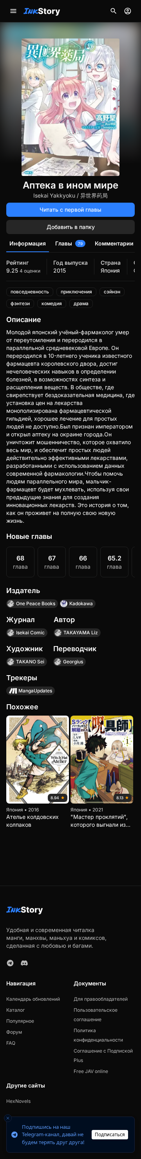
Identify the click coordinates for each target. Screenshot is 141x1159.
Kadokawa (81, 603)
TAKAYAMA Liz (80, 632)
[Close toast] (8, 1118)
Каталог (15, 1010)
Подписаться (110, 1134)
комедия (52, 303)
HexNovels (18, 1101)
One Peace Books (35, 603)
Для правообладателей (101, 999)
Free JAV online (91, 1071)
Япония (110, 270)
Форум (14, 1032)
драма (81, 303)
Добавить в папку (71, 226)
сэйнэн (112, 292)
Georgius (73, 662)
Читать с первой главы (70, 209)
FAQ (10, 1043)
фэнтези (20, 303)
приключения (76, 292)
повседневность (30, 292)
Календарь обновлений (33, 999)
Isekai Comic (30, 632)
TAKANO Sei (30, 662)
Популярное (20, 1021)
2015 (59, 270)
